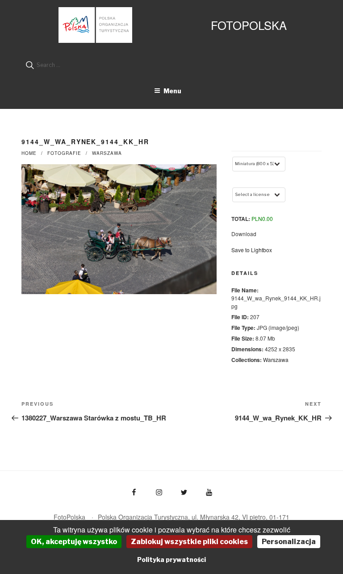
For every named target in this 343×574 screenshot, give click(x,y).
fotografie (64, 153)
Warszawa (107, 153)
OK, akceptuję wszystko (74, 541)
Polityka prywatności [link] (171, 559)
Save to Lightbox (251, 250)
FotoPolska (249, 25)
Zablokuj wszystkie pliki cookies (189, 541)
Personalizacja (289, 541)
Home (29, 153)
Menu (172, 91)
